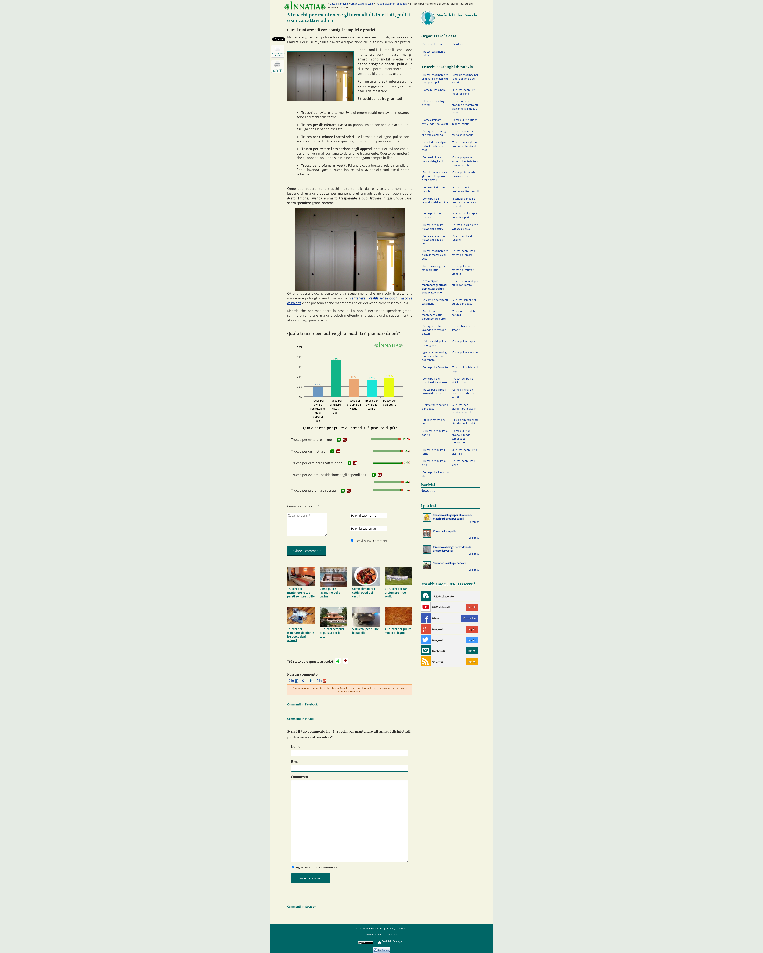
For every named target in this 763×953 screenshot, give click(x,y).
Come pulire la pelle (434, 90)
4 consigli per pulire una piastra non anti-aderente (464, 202)
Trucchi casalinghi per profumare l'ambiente (465, 144)
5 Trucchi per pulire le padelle (365, 631)
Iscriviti (472, 607)
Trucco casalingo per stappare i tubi (434, 268)
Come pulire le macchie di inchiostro (434, 380)
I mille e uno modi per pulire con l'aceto (465, 283)
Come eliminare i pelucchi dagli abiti (432, 159)
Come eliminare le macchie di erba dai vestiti (463, 393)
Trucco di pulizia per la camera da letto (465, 226)
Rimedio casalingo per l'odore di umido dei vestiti (465, 78)
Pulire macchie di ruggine (462, 237)
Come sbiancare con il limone (465, 328)
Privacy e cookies (396, 928)
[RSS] (426, 661)
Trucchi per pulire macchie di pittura (432, 226)
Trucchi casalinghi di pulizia (391, 3)
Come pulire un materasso (431, 215)
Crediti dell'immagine (393, 941)
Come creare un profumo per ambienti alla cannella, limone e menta (465, 106)
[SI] (339, 440)
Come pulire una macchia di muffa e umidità (463, 269)
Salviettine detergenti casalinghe (435, 301)
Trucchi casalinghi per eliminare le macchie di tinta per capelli (435, 78)
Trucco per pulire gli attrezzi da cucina (434, 391)
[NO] (345, 440)
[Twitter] (426, 639)
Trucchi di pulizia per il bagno (465, 369)
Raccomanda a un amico (277, 54)
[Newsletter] (426, 650)
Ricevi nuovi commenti (371, 541)
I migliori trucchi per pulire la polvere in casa (434, 146)
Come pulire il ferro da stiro (435, 474)
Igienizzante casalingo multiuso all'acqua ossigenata (435, 356)
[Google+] (426, 629)
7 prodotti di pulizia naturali (463, 313)
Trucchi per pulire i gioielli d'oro (463, 380)
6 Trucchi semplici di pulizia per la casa (332, 632)
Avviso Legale (373, 934)
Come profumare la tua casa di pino (463, 174)
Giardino (457, 44)
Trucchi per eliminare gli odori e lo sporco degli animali (300, 634)
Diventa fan (469, 618)
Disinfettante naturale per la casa (435, 406)
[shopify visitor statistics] (381, 948)
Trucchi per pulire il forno (433, 451)
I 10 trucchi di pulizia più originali (434, 343)
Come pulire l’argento (435, 367)
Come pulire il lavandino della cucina (330, 592)
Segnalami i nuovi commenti (315, 867)
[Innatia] (426, 596)
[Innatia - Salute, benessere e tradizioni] (305, 5)
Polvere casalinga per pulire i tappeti (464, 215)
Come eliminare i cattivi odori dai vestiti (363, 592)
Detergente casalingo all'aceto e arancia (434, 133)
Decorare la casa (432, 44)
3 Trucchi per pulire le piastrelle (464, 451)
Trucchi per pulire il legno (463, 462)
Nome (295, 746)
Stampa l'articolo (277, 70)
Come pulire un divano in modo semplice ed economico (461, 436)
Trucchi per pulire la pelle (434, 462)
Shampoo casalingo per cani (434, 103)
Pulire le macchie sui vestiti (434, 421)
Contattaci (391, 934)
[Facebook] (426, 618)
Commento (299, 777)
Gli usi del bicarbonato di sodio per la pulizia (465, 421)
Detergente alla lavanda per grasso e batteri (434, 329)
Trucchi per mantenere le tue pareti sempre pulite (301, 592)
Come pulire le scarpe (465, 352)
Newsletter (429, 490)
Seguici (472, 629)
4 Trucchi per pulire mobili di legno (398, 631)
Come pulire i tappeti (464, 341)
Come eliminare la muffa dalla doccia (462, 133)
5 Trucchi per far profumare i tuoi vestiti (396, 592)
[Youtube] (426, 607)
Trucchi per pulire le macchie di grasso (463, 252)
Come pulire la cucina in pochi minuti (464, 121)
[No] (345, 661)
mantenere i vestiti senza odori (373, 298)
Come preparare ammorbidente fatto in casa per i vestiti (465, 160)
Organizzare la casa (361, 3)
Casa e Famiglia (339, 3)
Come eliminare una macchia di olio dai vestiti (434, 239)
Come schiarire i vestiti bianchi (435, 189)
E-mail (295, 761)
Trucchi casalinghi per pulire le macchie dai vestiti (435, 254)
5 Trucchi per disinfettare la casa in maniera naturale (464, 408)
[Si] (338, 661)
